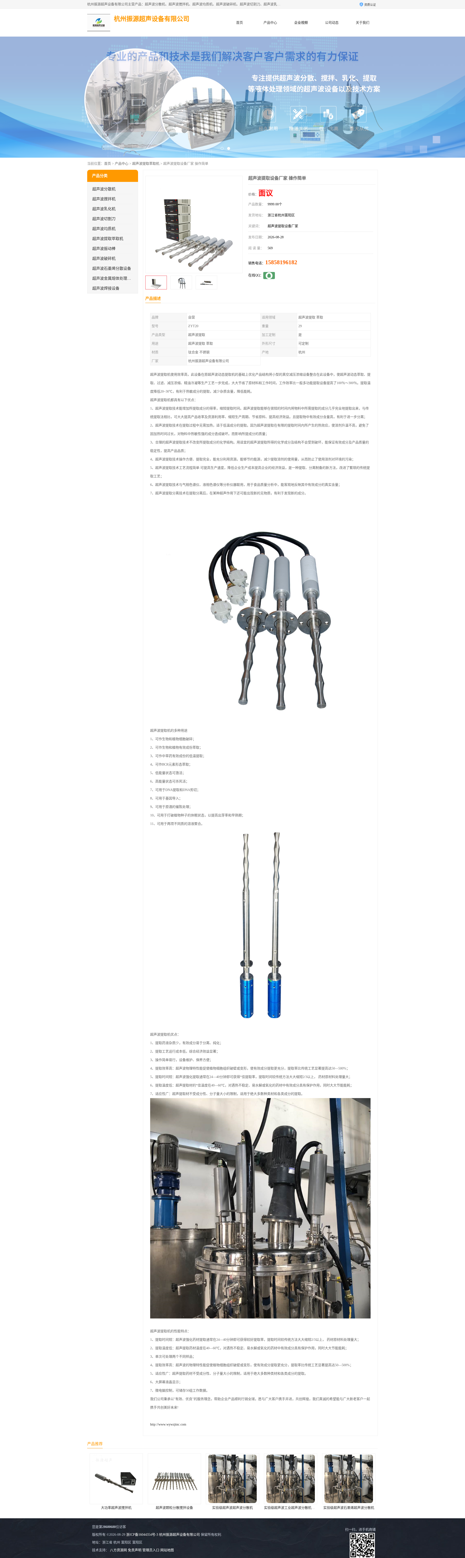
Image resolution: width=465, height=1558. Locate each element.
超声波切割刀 (104, 219)
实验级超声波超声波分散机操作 (290, 1508)
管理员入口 (150, 1550)
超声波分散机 (104, 189)
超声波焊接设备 (105, 288)
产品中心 (270, 22)
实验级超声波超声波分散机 (116, 1508)
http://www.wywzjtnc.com (168, 1424)
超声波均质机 (104, 229)
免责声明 (134, 1550)
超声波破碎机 (104, 258)
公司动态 (332, 22)
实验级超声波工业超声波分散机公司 (175, 1508)
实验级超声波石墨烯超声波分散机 (232, 1508)
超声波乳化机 (104, 209)
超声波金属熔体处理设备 (113, 278)
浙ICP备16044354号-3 (142, 1534)
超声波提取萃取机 (145, 163)
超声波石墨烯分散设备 (111, 268)
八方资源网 (118, 1550)
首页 (239, 22)
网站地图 (167, 1550)
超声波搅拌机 (104, 199)
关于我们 (362, 22)
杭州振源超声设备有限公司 (179, 1534)
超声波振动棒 (104, 249)
